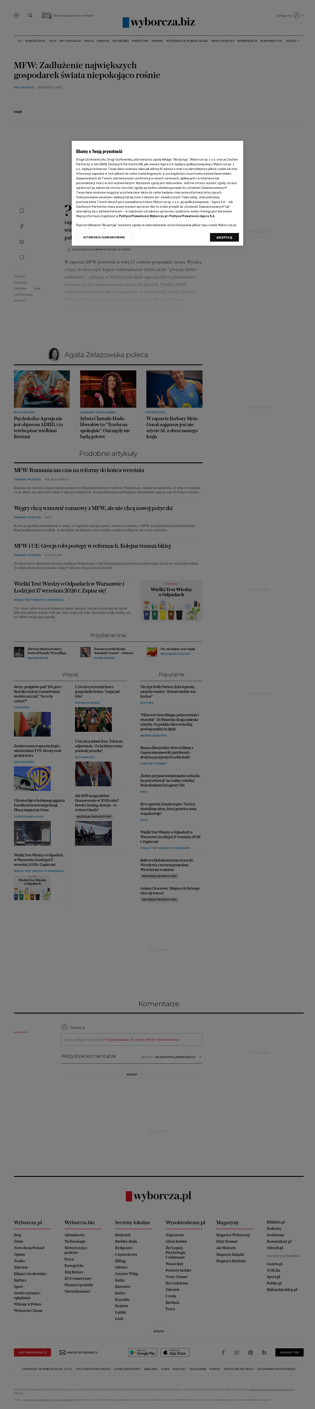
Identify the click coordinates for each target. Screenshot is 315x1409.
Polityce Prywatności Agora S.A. (192, 216)
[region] (157, 193)
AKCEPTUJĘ (224, 237)
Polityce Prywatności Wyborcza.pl (143, 216)
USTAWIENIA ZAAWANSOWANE (104, 237)
